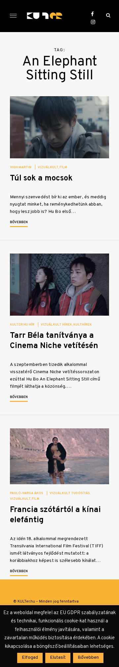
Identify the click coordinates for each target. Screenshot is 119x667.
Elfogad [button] (30, 657)
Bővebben (19, 222)
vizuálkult (48, 167)
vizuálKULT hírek (56, 325)
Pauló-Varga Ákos (26, 493)
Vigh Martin (20, 167)
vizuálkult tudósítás (70, 493)
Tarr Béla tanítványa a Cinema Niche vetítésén (54, 341)
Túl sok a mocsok (41, 178)
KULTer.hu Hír (22, 325)
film (63, 167)
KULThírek (82, 325)
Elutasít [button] (58, 657)
